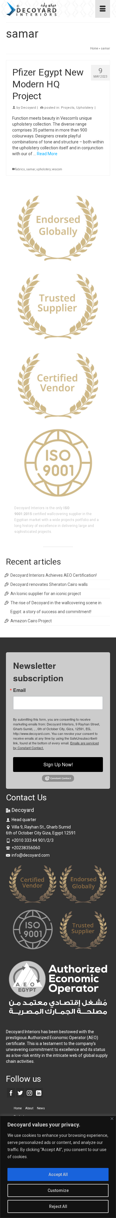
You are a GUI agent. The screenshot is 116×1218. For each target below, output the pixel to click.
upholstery (43, 169)
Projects (67, 108)
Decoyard (28, 108)
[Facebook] (11, 1092)
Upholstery (84, 108)
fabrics (20, 169)
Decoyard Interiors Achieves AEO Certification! (53, 575)
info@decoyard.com (31, 855)
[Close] (112, 1118)
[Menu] (102, 9)
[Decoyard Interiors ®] (44, 9)
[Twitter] (20, 1092)
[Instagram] (29, 1092)
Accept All (58, 1174)
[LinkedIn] (39, 1092)
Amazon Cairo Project (31, 620)
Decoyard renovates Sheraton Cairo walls (49, 584)
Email (19, 690)
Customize (58, 1190)
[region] (58, 1167)
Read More (47, 153)
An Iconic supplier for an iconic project (45, 593)
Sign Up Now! (58, 764)
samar (30, 169)
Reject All (58, 1206)
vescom (57, 169)
